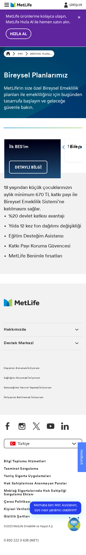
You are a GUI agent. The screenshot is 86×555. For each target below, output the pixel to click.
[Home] (8, 54)
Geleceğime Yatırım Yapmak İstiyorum (28, 387)
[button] (7, 5)
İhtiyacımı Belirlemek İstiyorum (23, 397)
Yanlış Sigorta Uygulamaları (27, 476)
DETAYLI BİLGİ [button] (28, 167)
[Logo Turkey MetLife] (21, 305)
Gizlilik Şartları (17, 516)
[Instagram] (22, 426)
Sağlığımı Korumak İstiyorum (22, 378)
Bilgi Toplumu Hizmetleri (25, 461)
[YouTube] (50, 426)
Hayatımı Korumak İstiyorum (22, 368)
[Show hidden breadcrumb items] (20, 54)
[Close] (79, 17)
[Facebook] (7, 426)
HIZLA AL (18, 33)
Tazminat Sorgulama (21, 469)
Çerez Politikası (17, 502)
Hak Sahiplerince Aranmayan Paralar (35, 483)
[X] (36, 426)
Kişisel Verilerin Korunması (27, 509)
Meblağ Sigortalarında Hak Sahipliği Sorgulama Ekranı (35, 492)
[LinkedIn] (65, 426)
